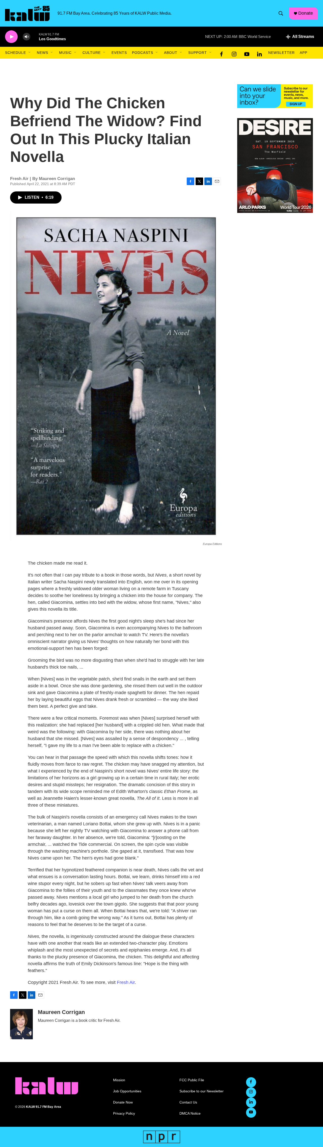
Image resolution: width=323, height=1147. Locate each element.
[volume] (26, 36)
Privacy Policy (124, 1113)
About (170, 53)
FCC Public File (191, 1080)
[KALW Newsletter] (275, 96)
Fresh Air (126, 982)
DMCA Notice (190, 1113)
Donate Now (123, 1102)
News (42, 53)
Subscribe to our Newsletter (201, 1091)
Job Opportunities (127, 1091)
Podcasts (142, 53)
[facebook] (221, 53)
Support (197, 53)
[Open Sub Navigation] (30, 53)
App (303, 53)
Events (119, 53)
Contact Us (188, 1102)
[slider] (34, 36)
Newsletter (281, 53)
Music (65, 53)
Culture (92, 53)
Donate (305, 13)
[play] (11, 37)
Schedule (15, 53)
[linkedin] (259, 53)
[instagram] (234, 53)
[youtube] (247, 53)
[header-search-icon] (281, 13)
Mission (119, 1080)
